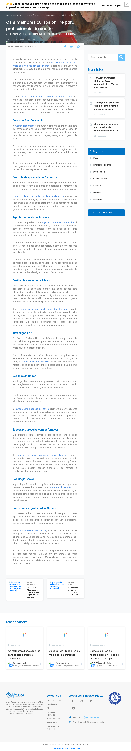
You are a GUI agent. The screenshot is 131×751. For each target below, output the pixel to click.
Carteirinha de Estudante (53, 727)
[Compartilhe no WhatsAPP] (78, 46)
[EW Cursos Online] (15, 697)
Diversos (101, 114)
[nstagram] (81, 701)
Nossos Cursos (54, 700)
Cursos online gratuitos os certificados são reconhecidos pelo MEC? (108, 127)
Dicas (95, 158)
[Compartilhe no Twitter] (71, 46)
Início (8, 15)
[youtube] (73, 708)
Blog (15, 15)
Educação (102, 136)
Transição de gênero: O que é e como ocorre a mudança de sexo (106, 105)
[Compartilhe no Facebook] (65, 46)
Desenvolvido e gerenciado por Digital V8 (65, 748)
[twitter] (91, 701)
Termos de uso (53, 718)
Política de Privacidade (52, 713)
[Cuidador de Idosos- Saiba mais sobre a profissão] (65, 634)
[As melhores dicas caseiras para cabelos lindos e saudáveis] (24, 634)
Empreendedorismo (102, 165)
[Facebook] (72, 701)
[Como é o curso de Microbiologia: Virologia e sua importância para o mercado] (106, 634)
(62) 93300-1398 (91, 717)
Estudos (101, 93)
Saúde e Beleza (24, 15)
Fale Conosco (53, 722)
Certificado (52, 704)
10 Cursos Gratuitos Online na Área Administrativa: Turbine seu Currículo (106, 82)
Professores (99, 172)
